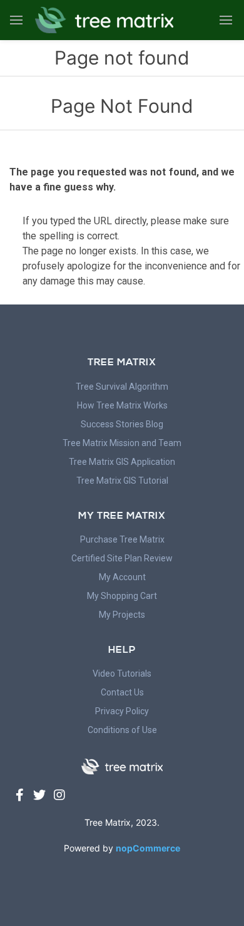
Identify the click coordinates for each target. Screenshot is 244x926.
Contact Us (122, 692)
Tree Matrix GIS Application (122, 462)
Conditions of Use (122, 730)
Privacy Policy (122, 711)
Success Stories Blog (122, 424)
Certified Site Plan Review (122, 558)
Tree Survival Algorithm (122, 387)
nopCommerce (148, 848)
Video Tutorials (122, 673)
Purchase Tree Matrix (122, 539)
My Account (122, 577)
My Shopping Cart (122, 596)
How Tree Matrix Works (122, 405)
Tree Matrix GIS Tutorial (122, 481)
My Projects (122, 615)
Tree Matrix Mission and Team (122, 443)
